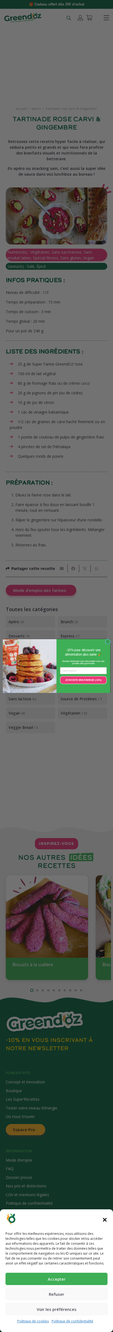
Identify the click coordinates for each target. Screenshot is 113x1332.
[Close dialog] (107, 641)
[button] (105, 1220)
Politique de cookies (33, 1321)
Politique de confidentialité (72, 1321)
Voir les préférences (57, 1309)
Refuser (56, 1294)
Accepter (57, 1279)
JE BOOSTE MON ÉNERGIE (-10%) (83, 680)
